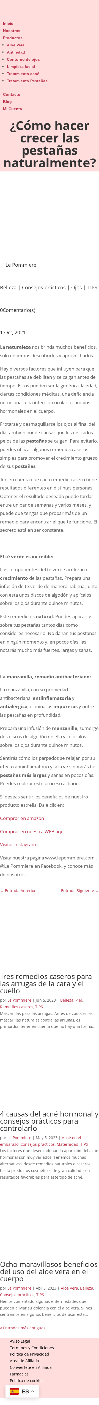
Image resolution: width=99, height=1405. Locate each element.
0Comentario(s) (17, 310)
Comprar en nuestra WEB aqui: (33, 831)
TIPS (92, 287)
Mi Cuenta (12, 109)
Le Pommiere (19, 1000)
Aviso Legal (20, 1341)
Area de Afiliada (24, 1360)
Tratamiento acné (23, 74)
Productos (13, 38)
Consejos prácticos (44, 287)
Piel (78, 1000)
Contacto (11, 94)
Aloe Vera (15, 45)
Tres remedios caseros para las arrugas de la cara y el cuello (46, 983)
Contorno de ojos (23, 59)
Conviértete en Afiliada (31, 1367)
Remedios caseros (16, 1006)
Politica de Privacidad (29, 1354)
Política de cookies (26, 1380)
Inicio (8, 23)
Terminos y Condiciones (32, 1347)
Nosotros (11, 30)
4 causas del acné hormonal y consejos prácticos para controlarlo (49, 1121)
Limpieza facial (21, 66)
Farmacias (19, 1374)
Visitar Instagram (18, 844)
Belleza (8, 287)
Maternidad (67, 1144)
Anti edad (16, 52)
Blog (7, 101)
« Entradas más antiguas (22, 1327)
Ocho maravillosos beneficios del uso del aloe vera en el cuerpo (49, 1271)
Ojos (76, 287)
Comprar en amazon (22, 818)
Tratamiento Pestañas (27, 81)
